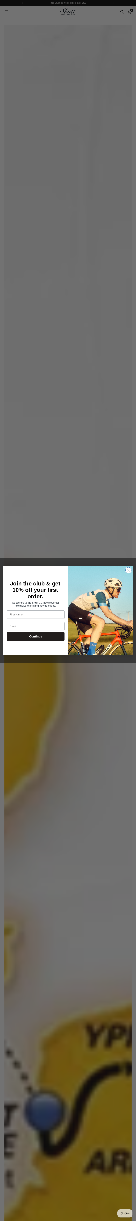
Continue (35, 636)
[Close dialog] (128, 570)
